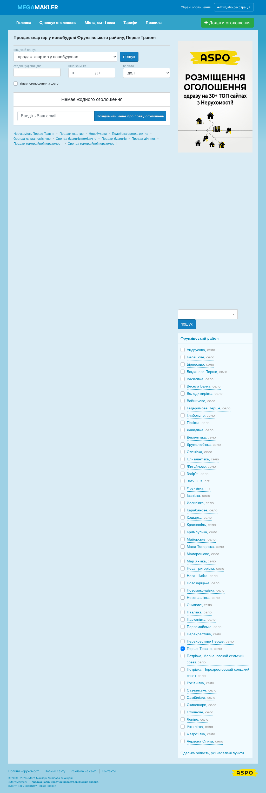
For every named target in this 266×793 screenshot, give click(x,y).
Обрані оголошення (196, 7)
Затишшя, (198, 481)
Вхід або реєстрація (235, 7)
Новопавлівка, (203, 597)
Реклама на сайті (84, 771)
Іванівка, (198, 495)
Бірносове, (200, 364)
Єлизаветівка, (203, 459)
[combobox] (37, 72)
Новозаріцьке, (203, 583)
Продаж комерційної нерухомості (38, 143)
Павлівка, (199, 612)
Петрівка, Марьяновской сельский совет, (215, 659)
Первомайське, (204, 627)
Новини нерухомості (23, 771)
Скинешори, (201, 705)
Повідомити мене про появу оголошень (130, 116)
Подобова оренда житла (130, 134)
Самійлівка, (201, 697)
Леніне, (197, 719)
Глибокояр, (201, 415)
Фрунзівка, (198, 488)
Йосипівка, (200, 503)
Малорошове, (203, 554)
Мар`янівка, (201, 561)
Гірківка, (198, 423)
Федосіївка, (201, 734)
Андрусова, (201, 350)
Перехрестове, (204, 634)
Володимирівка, (205, 393)
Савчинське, (201, 690)
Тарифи (130, 22)
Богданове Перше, (207, 372)
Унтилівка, (200, 727)
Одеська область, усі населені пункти (212, 753)
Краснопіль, (201, 525)
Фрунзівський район (199, 338)
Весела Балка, (204, 386)
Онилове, (199, 605)
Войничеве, (201, 401)
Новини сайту (55, 771)
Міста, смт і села (100, 22)
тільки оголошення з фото (39, 83)
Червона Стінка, (205, 741)
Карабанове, (202, 510)
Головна (23, 22)
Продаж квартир (71, 134)
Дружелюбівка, (204, 444)
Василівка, (200, 379)
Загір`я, (198, 474)
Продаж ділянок (143, 139)
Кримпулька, (202, 532)
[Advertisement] (217, 231)
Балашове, (200, 357)
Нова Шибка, (202, 576)
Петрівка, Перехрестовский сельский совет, (218, 672)
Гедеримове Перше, (208, 408)
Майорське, (201, 539)
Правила (154, 22)
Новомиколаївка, (205, 590)
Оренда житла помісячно (32, 139)
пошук (129, 56)
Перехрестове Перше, (210, 641)
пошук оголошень (59, 22)
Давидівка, (200, 430)
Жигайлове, (201, 466)
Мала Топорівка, (205, 546)
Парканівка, (201, 619)
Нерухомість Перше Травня (34, 134)
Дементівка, (201, 437)
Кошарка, (199, 517)
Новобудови (98, 134)
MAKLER (37, 7)
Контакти (109, 771)
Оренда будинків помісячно (76, 139)
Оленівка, (199, 452)
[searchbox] (23, 72)
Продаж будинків (114, 139)
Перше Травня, (204, 648)
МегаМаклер (18, 781)
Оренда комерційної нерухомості (92, 143)
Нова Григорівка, (205, 568)
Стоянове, (200, 712)
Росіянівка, (200, 683)
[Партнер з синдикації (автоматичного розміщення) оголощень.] (245, 772)
